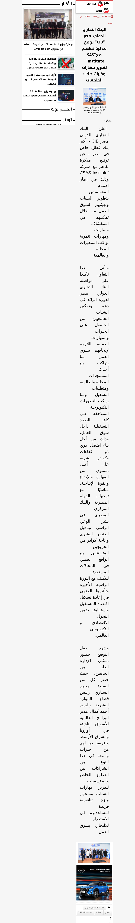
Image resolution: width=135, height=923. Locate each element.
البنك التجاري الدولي (94, 907)
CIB (98, 912)
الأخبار (66, 4)
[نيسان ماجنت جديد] (94, 884)
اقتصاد (91, 4)
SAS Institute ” (84, 912)
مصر (107, 912)
